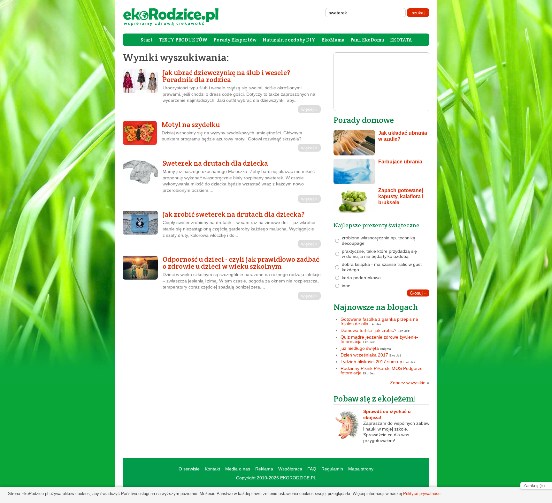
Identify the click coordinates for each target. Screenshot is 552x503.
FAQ (311, 468)
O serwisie (189, 468)
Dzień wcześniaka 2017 (364, 354)
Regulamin (332, 468)
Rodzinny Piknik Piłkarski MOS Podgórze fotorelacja (382, 370)
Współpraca (290, 468)
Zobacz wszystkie (409, 382)
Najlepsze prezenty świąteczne (376, 225)
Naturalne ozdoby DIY (289, 40)
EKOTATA (401, 40)
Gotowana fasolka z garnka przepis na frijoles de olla (379, 321)
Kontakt (212, 468)
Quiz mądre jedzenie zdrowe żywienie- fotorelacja (379, 339)
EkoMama (332, 40)
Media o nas (237, 468)
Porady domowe (364, 120)
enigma (385, 348)
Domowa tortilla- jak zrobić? (368, 330)
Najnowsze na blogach (376, 307)
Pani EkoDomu (367, 40)
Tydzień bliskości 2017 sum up (371, 361)
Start (147, 40)
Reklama (264, 468)
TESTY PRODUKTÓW (183, 40)
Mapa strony (360, 468)
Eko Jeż (375, 324)
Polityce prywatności (422, 493)
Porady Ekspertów (235, 40)
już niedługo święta (360, 348)
